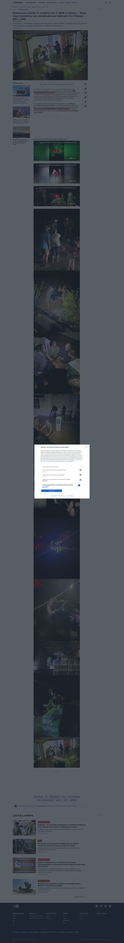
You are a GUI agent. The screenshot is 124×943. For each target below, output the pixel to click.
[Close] (86, 447)
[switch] (80, 470)
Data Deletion (54, 495)
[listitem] (62, 467)
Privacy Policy (70, 495)
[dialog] (62, 472)
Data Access (62, 495)
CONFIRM (51, 490)
